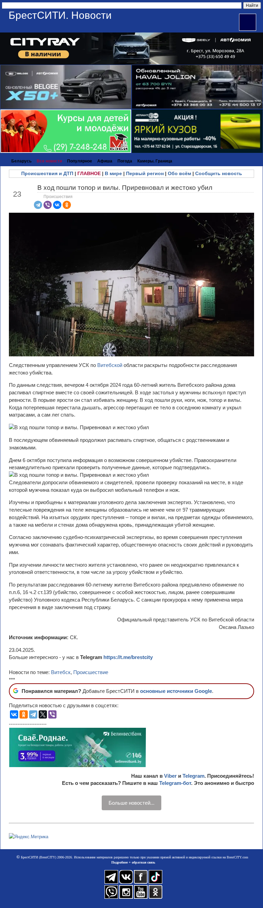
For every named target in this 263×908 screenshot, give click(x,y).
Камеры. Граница (154, 161)
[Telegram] (38, 205)
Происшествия (58, 197)
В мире (113, 173)
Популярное (79, 161)
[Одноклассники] (67, 205)
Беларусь (21, 161)
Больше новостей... (131, 803)
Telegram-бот (175, 783)
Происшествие (90, 672)
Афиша (104, 161)
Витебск (61, 672)
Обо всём (179, 173)
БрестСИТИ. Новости (60, 15)
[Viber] (47, 205)
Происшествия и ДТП (47, 173)
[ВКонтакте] (57, 205)
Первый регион (145, 173)
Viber (170, 776)
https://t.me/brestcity (128, 657)
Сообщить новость (218, 173)
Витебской (110, 365)
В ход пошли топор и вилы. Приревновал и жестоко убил (124, 187)
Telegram (193, 776)
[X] (43, 714)
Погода (124, 161)
